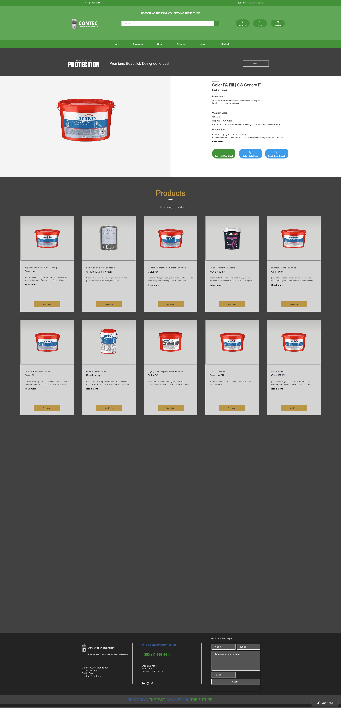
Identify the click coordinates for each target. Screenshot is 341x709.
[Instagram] (147, 683)
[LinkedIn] (143, 683)
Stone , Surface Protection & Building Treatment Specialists (108, 654)
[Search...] (216, 23)
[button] (138, 44)
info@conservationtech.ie (159, 644)
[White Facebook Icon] (152, 683)
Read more (217, 141)
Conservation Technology (101, 647)
